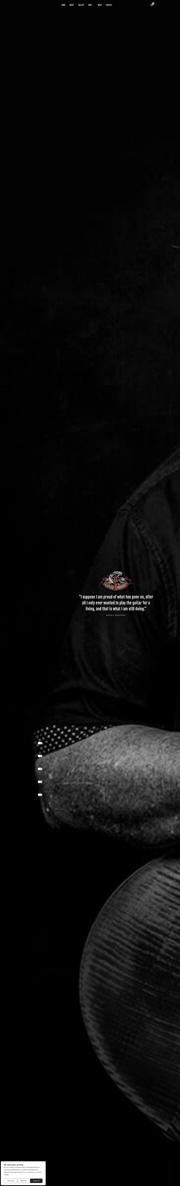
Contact (109, 5)
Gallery (81, 5)
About (71, 5)
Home (63, 5)
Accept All (36, 1181)
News (100, 5)
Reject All (24, 1181)
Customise (10, 1181)
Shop (90, 5)
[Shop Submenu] (94, 5)
